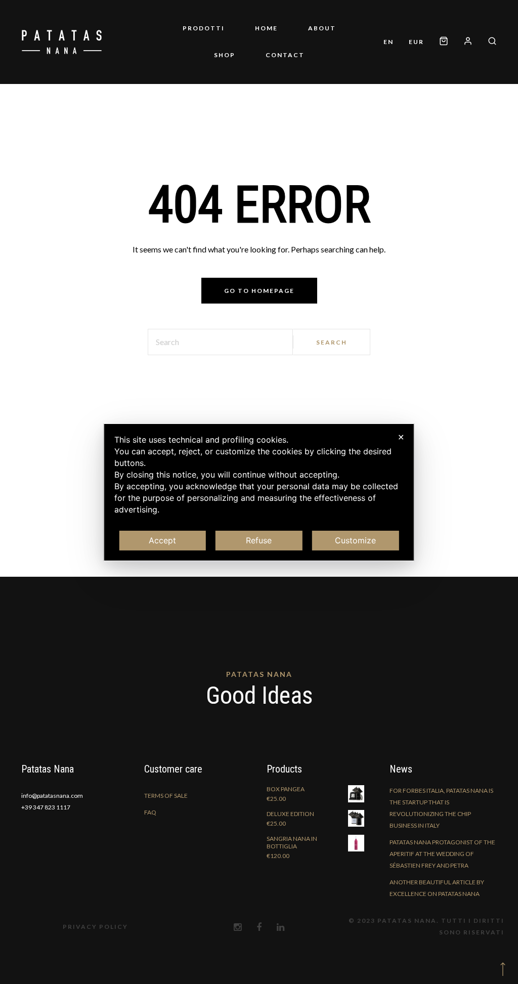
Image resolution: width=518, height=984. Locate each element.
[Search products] (488, 42)
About (322, 28)
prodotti (204, 28)
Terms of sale (166, 795)
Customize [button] (355, 540)
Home (266, 28)
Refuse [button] (259, 540)
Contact (285, 55)
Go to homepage (259, 290)
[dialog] (259, 492)
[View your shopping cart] (443, 42)
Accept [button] (162, 540)
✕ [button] (401, 437)
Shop (224, 55)
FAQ (150, 812)
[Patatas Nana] (61, 42)
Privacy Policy (95, 926)
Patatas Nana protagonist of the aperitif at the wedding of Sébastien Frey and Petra (442, 853)
